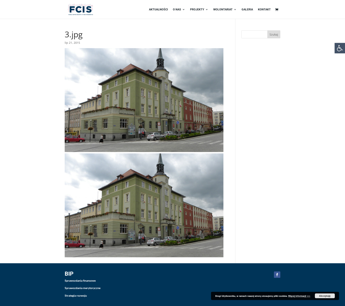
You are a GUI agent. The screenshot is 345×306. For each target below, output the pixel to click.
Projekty (197, 9)
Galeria (247, 9)
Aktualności (158, 9)
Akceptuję (325, 296)
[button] (340, 48)
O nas (177, 9)
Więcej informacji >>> (299, 295)
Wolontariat (223, 9)
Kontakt (264, 9)
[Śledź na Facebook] (277, 274)
